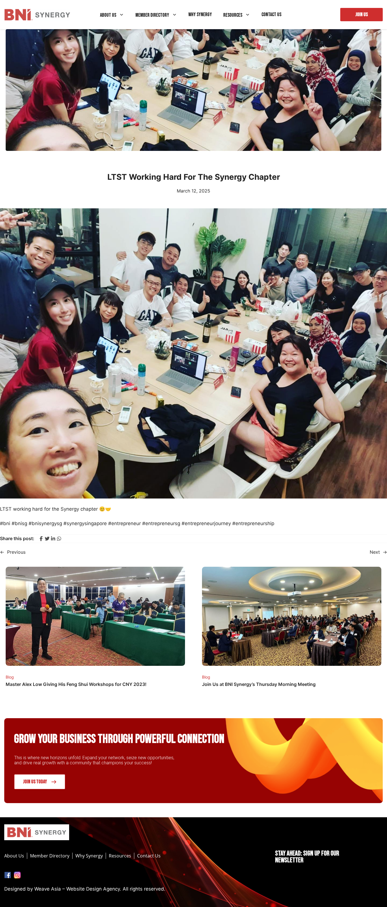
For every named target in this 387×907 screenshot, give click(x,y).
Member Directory (152, 15)
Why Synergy (200, 14)
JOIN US (361, 15)
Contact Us (271, 14)
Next (375, 552)
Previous (16, 552)
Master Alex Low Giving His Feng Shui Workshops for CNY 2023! (76, 684)
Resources (232, 15)
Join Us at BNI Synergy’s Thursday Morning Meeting (259, 684)
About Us (108, 15)
